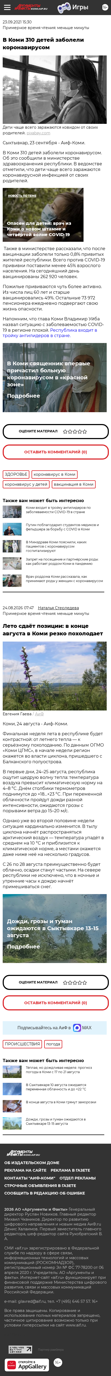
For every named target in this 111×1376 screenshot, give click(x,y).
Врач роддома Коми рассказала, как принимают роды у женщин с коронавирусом (64, 579)
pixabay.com (38, 133)
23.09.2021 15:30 (17, 22)
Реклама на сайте (25, 1170)
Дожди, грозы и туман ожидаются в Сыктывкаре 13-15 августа (53, 928)
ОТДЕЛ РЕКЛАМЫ (78, 1178)
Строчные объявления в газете (40, 1185)
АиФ (39, 714)
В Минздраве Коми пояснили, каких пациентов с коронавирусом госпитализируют (56, 546)
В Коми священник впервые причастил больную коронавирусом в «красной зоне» (48, 374)
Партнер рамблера (51, 1349)
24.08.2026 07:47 (18, 607)
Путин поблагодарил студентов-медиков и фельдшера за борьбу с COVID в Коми (62, 527)
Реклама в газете (70, 1170)
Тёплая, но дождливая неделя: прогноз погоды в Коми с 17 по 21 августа (59, 1070)
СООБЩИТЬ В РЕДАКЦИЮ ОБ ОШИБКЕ (44, 1193)
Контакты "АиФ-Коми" (29, 1178)
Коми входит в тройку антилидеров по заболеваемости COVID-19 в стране (58, 510)
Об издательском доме (31, 1162)
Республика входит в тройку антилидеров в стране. (50, 333)
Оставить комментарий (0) (55, 452)
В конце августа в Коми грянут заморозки (61, 1102)
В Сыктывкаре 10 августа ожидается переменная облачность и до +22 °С (56, 1087)
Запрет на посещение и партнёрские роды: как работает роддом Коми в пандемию (62, 561)
